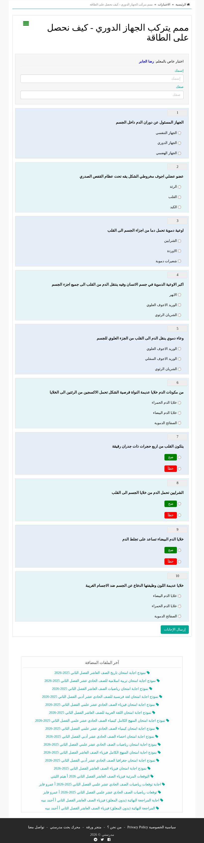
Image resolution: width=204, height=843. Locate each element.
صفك (180, 87)
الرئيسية (181, 4)
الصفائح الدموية (165, 423)
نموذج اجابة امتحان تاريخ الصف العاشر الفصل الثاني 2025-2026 (100, 673)
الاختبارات (164, 4)
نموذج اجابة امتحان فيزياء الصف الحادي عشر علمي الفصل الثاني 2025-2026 (100, 705)
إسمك (179, 70)
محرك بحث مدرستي (65, 827)
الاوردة (172, 251)
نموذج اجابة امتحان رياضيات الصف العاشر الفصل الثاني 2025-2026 (100, 689)
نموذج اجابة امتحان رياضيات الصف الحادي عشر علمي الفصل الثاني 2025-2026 (101, 744)
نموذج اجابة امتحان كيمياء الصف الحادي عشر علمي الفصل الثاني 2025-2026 (100, 728)
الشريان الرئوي (166, 315)
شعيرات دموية (166, 261)
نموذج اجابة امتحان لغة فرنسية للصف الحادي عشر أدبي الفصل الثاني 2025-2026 (100, 697)
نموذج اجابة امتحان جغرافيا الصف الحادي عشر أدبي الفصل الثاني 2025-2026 (100, 760)
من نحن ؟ (114, 827)
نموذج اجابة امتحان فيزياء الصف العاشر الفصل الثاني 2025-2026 (101, 768)
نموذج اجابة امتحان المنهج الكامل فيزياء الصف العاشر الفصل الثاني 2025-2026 (101, 752)
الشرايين (170, 241)
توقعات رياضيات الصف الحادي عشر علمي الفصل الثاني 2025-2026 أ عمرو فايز (100, 792)
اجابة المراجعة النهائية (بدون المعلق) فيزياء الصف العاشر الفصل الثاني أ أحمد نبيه (100, 800)
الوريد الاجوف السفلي (161, 359)
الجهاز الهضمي (166, 153)
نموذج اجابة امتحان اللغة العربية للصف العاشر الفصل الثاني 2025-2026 (100, 712)
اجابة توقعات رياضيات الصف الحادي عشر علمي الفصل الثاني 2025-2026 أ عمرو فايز (100, 784)
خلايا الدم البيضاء (165, 413)
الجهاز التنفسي (166, 133)
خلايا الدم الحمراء (164, 402)
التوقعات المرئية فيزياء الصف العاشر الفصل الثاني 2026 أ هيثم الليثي (101, 776)
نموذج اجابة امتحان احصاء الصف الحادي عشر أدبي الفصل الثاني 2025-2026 (100, 736)
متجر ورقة (94, 827)
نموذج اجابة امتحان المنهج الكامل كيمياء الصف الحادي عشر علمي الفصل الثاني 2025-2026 (100, 720)
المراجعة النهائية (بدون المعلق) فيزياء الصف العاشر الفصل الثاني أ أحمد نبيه (100, 808)
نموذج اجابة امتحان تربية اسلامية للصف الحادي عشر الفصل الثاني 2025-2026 (101, 681)
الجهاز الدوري (167, 143)
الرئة (173, 187)
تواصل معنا (36, 827)
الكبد (173, 207)
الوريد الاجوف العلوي (162, 305)
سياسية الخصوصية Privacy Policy (151, 827)
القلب (172, 197)
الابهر (173, 295)
